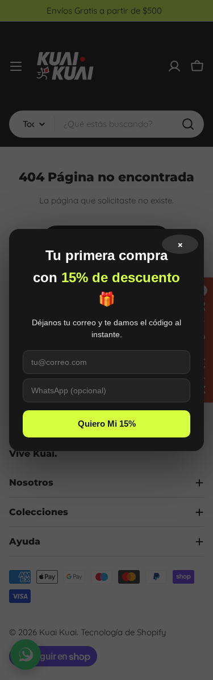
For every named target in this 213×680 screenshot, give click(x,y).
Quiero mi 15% (107, 423)
